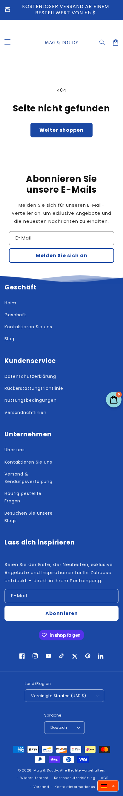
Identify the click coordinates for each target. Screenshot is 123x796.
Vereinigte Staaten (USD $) (58, 696)
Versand (41, 786)
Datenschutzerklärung (75, 777)
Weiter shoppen (61, 130)
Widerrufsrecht (34, 777)
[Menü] (7, 42)
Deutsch (58, 727)
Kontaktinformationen (75, 786)
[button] (102, 42)
